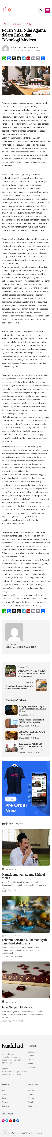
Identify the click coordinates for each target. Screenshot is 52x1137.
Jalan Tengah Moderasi (17, 1007)
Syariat (30, 1063)
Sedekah (31, 1052)
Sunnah (31, 1056)
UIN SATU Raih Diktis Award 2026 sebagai (32, 733)
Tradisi (30, 1094)
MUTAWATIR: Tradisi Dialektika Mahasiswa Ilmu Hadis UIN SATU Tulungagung (32, 673)
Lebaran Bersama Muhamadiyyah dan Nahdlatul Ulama (24, 941)
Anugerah (31, 1067)
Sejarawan (6, 1106)
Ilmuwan (5, 1098)
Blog (6, 24)
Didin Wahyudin (10, 869)
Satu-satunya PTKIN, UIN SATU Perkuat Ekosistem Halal (31, 746)
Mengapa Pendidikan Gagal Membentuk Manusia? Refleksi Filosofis (32, 708)
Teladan (31, 1059)
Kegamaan (32, 1106)
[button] (47, 10)
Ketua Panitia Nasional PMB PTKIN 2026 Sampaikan (31, 721)
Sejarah (31, 1090)
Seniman (5, 1102)
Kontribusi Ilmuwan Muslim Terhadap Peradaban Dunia (19, 687)
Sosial (30, 1102)
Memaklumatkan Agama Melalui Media (23, 876)
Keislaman (17, 24)
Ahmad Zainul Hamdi (12, 936)
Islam (4, 1090)
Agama (4, 1094)
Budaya (31, 1098)
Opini (29, 24)
